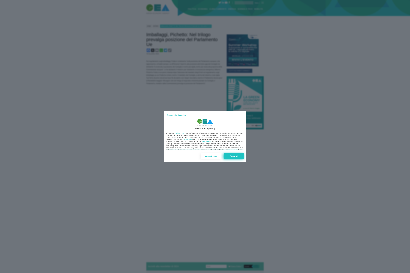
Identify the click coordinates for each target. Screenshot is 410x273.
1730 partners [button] (179, 133)
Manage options (211, 156)
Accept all (234, 156)
